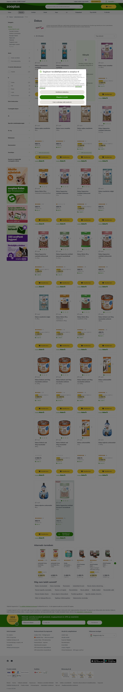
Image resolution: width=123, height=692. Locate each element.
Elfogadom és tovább (62, 97)
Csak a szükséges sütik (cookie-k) (62, 102)
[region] (62, 87)
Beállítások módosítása (62, 92)
